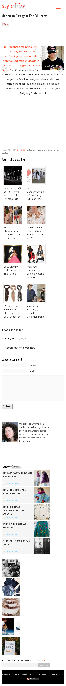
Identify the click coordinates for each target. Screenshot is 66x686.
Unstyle (5, 153)
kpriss (22, 150)
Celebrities (31, 150)
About (45, 674)
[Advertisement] (33, 36)
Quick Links (53, 150)
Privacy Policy (57, 674)
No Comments (13, 483)
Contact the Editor (31, 674)
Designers (42, 150)
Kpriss (44, 660)
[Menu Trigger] (58, 8)
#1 (2, 339)
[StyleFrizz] (14, 10)
